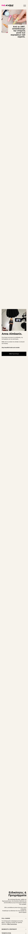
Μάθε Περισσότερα (14, 353)
